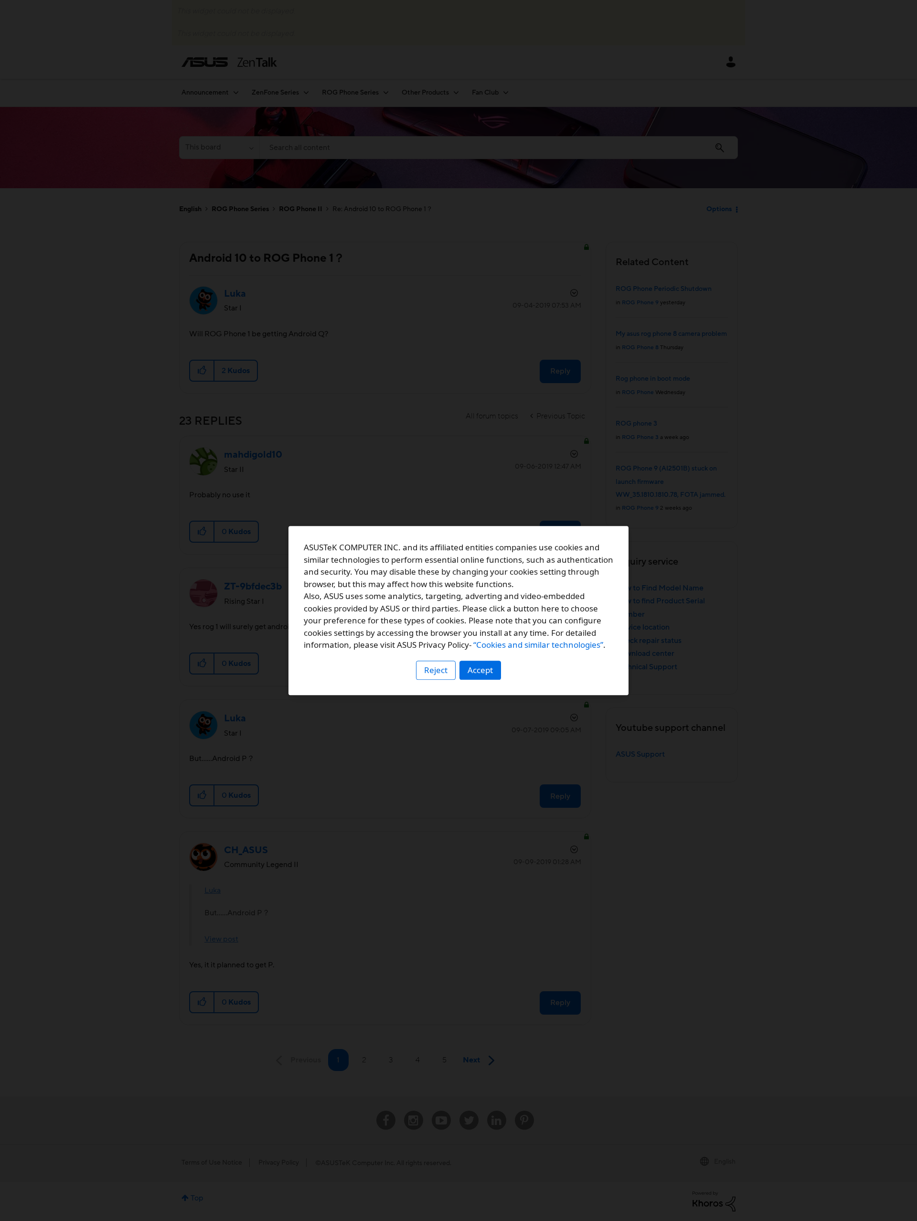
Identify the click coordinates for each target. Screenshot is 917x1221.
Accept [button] (480, 669)
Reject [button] (436, 669)
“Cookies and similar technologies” (538, 644)
